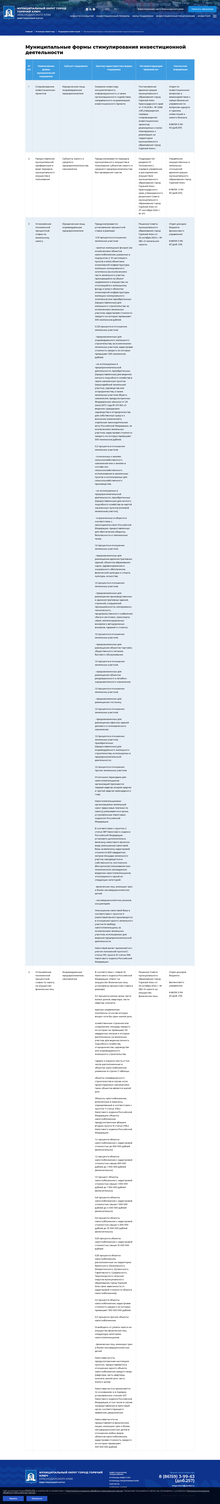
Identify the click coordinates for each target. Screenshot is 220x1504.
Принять (13, 1499)
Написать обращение (202, 9)
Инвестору (204, 16)
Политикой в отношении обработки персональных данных (94, 1491)
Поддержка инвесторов (69, 32)
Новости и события (82, 16)
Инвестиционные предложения (175, 16)
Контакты (114, 1484)
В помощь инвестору (45, 32)
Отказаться (37, 1499)
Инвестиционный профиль (113, 16)
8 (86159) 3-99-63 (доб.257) (177, 1478)
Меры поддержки (142, 16)
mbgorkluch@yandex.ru (183, 1486)
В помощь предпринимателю (124, 1481)
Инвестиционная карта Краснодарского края (160, 9)
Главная (29, 32)
